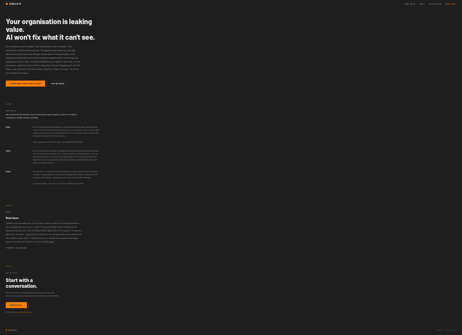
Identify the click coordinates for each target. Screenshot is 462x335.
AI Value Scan (435, 4)
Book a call (16, 305)
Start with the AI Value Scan (25, 83)
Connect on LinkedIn (16, 248)
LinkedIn (439, 330)
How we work (57, 83)
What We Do (410, 4)
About (422, 4)
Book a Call (450, 4)
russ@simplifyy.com (25, 312)
